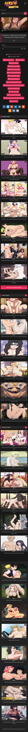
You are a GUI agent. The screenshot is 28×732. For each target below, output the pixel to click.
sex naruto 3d (14, 101)
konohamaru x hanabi (14, 66)
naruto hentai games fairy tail (14, 82)
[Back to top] (23, 728)
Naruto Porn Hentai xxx (16, 54)
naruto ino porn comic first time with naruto (14, 85)
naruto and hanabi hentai (14, 72)
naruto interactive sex (14, 88)
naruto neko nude (14, 91)
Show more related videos (14, 287)
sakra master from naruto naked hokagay (14, 97)
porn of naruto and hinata (14, 94)
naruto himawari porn (14, 78)
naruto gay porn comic (14, 75)
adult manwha (21, 59)
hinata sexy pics (14, 62)
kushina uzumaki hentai (14, 69)
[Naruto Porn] (11, 5)
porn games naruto (9, 59)
